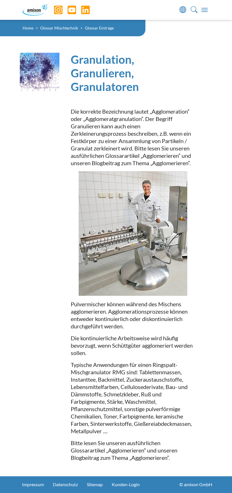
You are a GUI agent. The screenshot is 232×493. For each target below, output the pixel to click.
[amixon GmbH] (35, 9)
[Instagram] (54, 10)
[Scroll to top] (217, 478)
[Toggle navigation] (204, 10)
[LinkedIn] (81, 10)
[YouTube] (67, 10)
